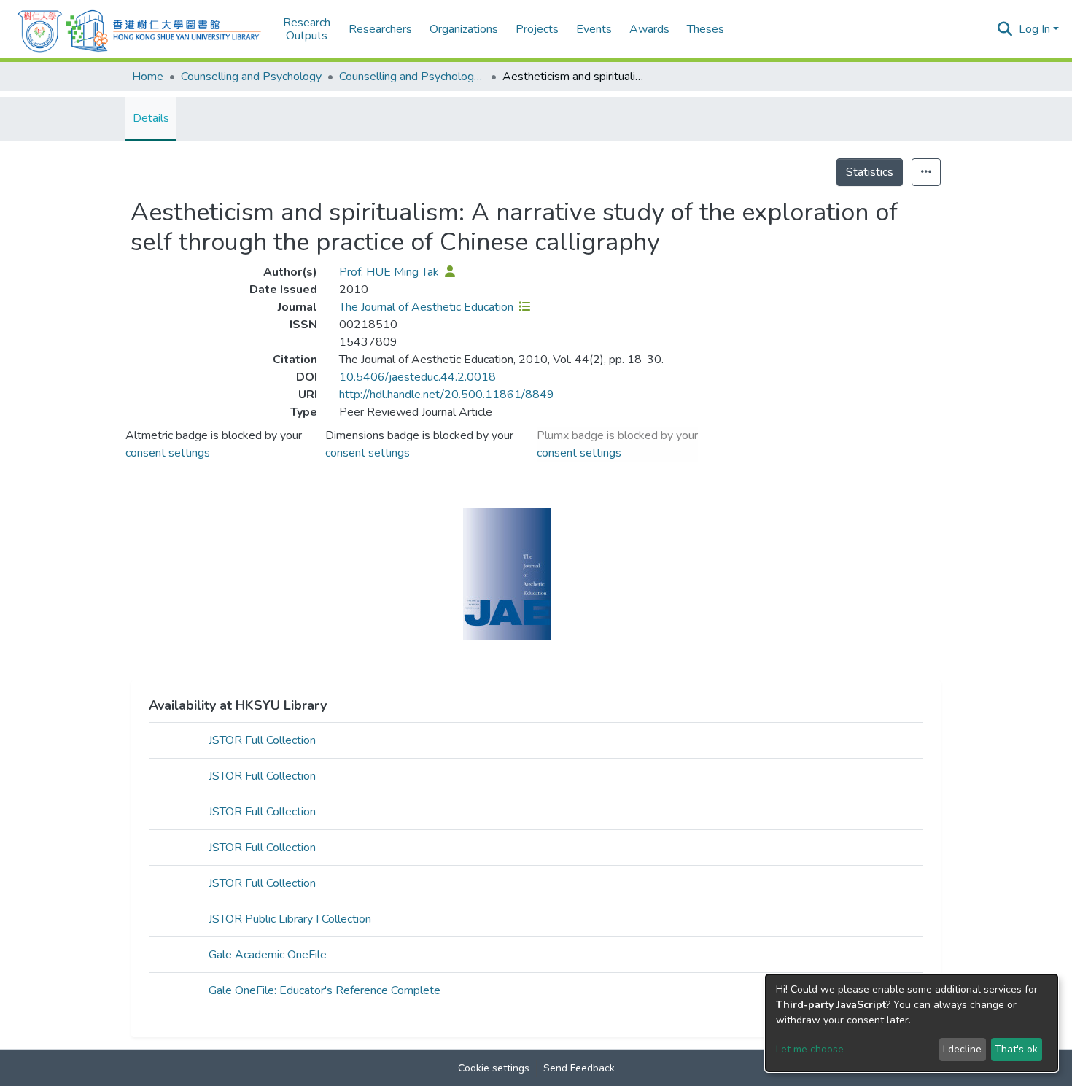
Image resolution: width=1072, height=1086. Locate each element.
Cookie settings (493, 1068)
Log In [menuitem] (1034, 29)
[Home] (139, 29)
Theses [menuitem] (705, 29)
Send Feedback (579, 1068)
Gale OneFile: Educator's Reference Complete (324, 990)
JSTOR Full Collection (262, 740)
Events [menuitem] (594, 29)
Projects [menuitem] (537, 29)
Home (147, 77)
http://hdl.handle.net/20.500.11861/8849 (446, 395)
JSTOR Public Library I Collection (290, 919)
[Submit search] (1005, 29)
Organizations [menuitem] (464, 29)
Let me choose (810, 1049)
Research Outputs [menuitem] (306, 29)
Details (151, 118)
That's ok (1016, 1049)
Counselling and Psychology (251, 77)
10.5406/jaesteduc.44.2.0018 (417, 377)
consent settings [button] (167, 453)
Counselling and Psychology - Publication (412, 77)
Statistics (869, 172)
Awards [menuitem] (649, 29)
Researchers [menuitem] (380, 29)
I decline (962, 1049)
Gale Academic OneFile (268, 955)
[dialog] (911, 1022)
